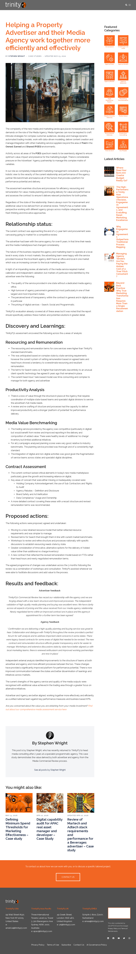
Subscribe (66, 945)
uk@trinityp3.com (67, 924)
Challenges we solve (123, 47)
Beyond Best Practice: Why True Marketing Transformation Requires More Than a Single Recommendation (122, 297)
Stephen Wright (16, 56)
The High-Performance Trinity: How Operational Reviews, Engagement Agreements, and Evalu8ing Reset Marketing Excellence (122, 204)
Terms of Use (53, 945)
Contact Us (119, 913)
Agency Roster (109, 81)
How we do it (109, 150)
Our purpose (109, 46)
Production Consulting (123, 134)
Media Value (123, 116)
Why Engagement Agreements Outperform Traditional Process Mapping (122, 236)
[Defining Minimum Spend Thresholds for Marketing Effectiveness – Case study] (19, 802)
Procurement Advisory (109, 134)
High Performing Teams (109, 100)
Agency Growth (123, 64)
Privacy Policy (113, 928)
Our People (123, 150)
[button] (126, 5)
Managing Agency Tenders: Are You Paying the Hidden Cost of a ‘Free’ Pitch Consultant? (122, 265)
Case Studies (35, 56)
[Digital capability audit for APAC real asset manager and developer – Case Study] (50, 802)
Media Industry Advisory (109, 116)
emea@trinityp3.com (94, 921)
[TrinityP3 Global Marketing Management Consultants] (15, 5)
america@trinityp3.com (16, 928)
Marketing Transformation (123, 99)
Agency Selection (123, 82)
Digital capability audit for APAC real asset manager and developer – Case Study (49, 829)
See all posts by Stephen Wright (50, 770)
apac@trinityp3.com (42, 931)
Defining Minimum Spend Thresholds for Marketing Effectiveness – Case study (18, 829)
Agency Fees (109, 64)
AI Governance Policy (97, 945)
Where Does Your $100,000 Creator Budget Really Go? (121, 174)
